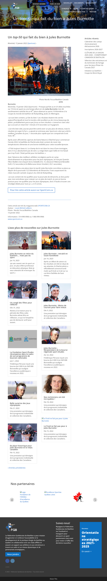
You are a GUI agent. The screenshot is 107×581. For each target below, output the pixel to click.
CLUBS (75, 9)
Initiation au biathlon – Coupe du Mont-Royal (93, 72)
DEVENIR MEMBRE (39, 4)
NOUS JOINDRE (91, 3)
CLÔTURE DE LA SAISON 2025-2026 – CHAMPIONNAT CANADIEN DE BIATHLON (96, 55)
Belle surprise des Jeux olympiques (20, 404)
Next (95, 500)
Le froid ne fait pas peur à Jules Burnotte (55, 427)
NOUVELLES (68, 3)
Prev (12, 500)
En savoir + (86, 551)
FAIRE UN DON (55, 4)
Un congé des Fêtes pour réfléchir (21, 303)
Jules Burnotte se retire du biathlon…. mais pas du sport (22, 255)
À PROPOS (65, 9)
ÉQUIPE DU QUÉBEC (87, 9)
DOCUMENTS (78, 3)
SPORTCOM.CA (44, 206)
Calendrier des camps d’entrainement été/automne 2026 (93, 43)
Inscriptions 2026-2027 (94, 49)
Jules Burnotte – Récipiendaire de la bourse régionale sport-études (56, 350)
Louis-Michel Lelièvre (23, 208)
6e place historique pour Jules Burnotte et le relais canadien (21, 447)
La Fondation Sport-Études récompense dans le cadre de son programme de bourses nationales (22, 355)
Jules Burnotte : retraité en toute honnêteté (56, 254)
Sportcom (31, 43)
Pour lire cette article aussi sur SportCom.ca (31, 190)
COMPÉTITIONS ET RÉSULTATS (74, 12)
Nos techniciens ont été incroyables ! (54, 398)
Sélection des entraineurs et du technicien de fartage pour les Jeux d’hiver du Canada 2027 (96, 64)
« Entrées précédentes (16, 468)
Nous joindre (13, 554)
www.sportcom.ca (15, 219)
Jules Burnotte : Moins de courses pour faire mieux (55, 306)
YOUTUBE (93, 12)
